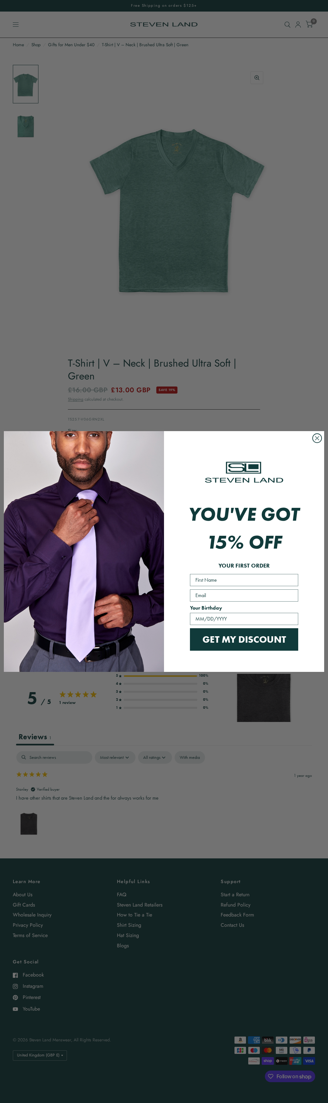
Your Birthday (206, 608)
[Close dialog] (317, 438)
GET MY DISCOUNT (244, 639)
